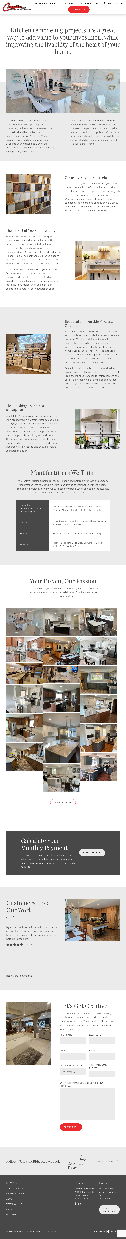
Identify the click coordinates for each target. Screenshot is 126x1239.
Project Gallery (16, 1193)
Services (11, 1182)
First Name (66, 1034)
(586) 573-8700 (114, 3)
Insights (11, 1214)
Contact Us (79, 9)
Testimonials (86, 3)
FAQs (99, 3)
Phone (92, 1050)
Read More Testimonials (19, 975)
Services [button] (40, 3)
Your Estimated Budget (98, 1066)
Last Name (95, 1034)
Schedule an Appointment (109, 1209)
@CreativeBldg (28, 1161)
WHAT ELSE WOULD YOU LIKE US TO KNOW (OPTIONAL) (81, 1084)
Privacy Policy (51, 1231)
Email (63, 1050)
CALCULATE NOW (92, 852)
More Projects (63, 802)
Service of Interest (71, 1065)
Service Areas (58, 3)
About (72, 3)
